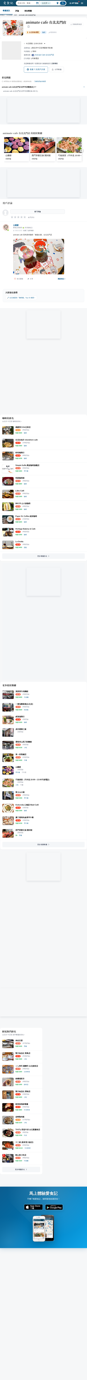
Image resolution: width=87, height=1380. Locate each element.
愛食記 (2, 15)
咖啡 (15, 15)
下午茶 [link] (24, 772)
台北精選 (9, 15)
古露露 (16, 225)
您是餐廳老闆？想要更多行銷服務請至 (41, 63)
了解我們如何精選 (40, 81)
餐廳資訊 (6, 11)
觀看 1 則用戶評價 (37, 69)
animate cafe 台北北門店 (46, 22)
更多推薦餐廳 (42, 844)
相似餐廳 (28, 11)
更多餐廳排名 (42, 556)
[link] (25, 433)
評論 (17, 11)
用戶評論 (7, 203)
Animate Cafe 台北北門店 (44, 55)
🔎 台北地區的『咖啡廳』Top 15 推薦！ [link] (21, 298)
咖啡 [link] (43, 32)
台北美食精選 (34, 32)
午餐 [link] (21, 785)
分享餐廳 (58, 69)
